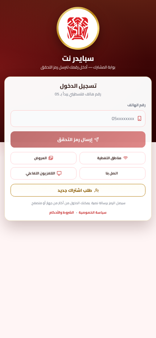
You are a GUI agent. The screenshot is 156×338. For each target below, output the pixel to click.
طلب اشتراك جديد (75, 190)
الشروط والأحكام (61, 212)
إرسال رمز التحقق (75, 139)
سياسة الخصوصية (93, 212)
